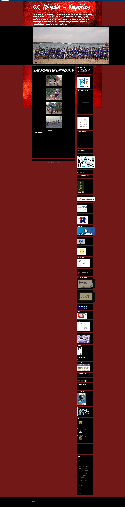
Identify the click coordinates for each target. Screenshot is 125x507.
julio (80, 488)
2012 (79, 460)
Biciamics (80, 428)
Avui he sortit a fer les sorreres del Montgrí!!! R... (84, 477)
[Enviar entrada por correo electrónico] (46, 129)
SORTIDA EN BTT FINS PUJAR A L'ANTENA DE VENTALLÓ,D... (84, 470)
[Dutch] (84, 70)
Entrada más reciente (36, 159)
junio (80, 489)
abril (80, 492)
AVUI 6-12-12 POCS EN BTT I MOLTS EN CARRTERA (83, 474)
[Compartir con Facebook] (51, 130)
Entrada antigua (72, 159)
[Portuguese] (80, 71)
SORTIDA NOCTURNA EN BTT (84, 468)
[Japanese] (85, 71)
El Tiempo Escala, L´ (83, 117)
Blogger (73, 505)
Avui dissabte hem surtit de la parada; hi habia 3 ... (83, 481)
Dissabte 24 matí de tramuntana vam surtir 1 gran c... (84, 467)
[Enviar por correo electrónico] (48, 130)
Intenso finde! (84, 436)
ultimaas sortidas (84, 429)
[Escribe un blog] (49, 130)
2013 (79, 459)
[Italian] (81, 70)
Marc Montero (81, 435)
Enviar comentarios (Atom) (55, 162)
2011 (79, 461)
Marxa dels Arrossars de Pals (83, 475)
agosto (80, 486)
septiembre (81, 485)
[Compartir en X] (50, 130)
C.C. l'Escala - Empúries (61, 7)
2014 (79, 457)
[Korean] (89, 71)
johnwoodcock (64, 505)
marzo (80, 493)
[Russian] (88, 70)
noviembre (81, 482)
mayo (80, 490)
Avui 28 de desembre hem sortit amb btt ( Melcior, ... (84, 464)
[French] (83, 69)
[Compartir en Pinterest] (51, 130)
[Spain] (90, 69)
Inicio (54, 159)
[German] (87, 69)
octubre (80, 484)
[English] (79, 69)
